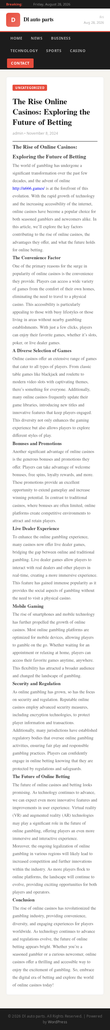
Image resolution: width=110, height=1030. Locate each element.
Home (16, 38)
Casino (78, 50)
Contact (20, 63)
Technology (24, 50)
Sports (53, 50)
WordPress (58, 1022)
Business (61, 38)
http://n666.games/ (29, 188)
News (36, 38)
